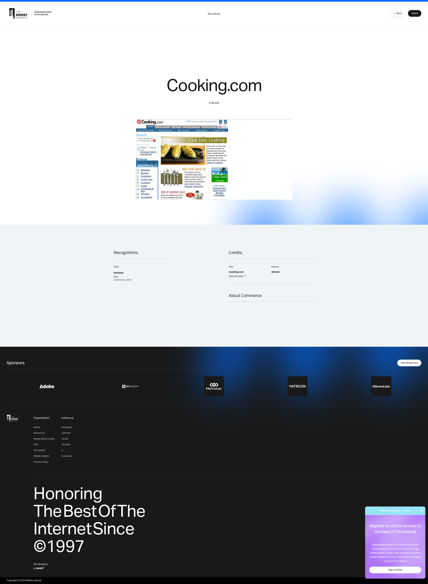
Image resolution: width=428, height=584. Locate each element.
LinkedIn (66, 433)
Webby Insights (41, 456)
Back (399, 13)
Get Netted (39, 450)
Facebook (67, 456)
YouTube (66, 444)
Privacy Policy (40, 462)
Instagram (67, 427)
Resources (39, 433)
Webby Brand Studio (44, 439)
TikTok (65, 439)
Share (414, 13)
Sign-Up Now (395, 570)
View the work (236, 276)
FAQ (35, 444)
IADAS (36, 427)
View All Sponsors (409, 363)
